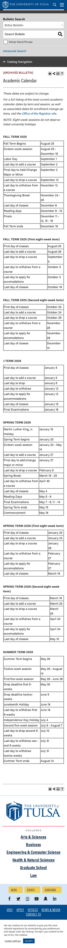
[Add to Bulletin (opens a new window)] (50, 73)
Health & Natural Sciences (33, 860)
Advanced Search (14, 51)
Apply (20, 910)
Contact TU (33, 914)
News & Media (51, 910)
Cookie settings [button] (13, 940)
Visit (10, 910)
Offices (33, 910)
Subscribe (50, 890)
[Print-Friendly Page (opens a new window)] (58, 73)
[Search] (60, 34)
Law (33, 875)
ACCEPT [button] (29, 940)
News (14, 890)
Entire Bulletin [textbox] (14, 25)
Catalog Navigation (19, 62)
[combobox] (33, 25)
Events (31, 890)
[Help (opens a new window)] (62, 73)
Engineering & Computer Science (33, 852)
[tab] (54, 4)
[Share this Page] (54, 73)
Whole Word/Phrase (21, 42)
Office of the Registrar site (39, 113)
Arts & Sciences (33, 837)
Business (33, 844)
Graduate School (33, 867)
